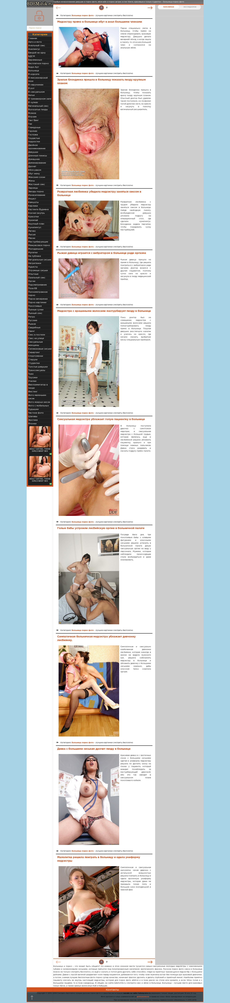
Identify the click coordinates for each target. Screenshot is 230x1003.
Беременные (35, 60)
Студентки (34, 363)
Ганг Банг (33, 120)
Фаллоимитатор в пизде (38, 386)
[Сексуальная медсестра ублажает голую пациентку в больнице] (88, 470)
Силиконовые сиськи (40, 349)
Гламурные (34, 128)
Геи (30, 124)
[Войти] (39, 16)
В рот (31, 88)
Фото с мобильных (38, 406)
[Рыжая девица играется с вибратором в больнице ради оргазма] (88, 278)
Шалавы (32, 417)
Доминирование (37, 163)
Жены (31, 181)
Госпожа (33, 135)
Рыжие (32, 324)
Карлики (33, 206)
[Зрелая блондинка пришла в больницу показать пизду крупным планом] (88, 134)
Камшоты (33, 202)
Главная (32, 38)
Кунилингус (34, 227)
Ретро (31, 317)
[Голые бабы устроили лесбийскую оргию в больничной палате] (88, 578)
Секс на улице (36, 338)
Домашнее (34, 159)
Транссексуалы (36, 370)
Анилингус (34, 49)
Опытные (33, 274)
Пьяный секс (35, 313)
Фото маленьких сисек (37, 397)
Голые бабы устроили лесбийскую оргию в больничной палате (100, 528)
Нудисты (33, 267)
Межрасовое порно (39, 245)
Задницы (33, 188)
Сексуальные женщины (35, 343)
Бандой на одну (37, 53)
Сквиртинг (34, 353)
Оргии (31, 281)
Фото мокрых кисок (39, 402)
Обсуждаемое (189, 7)
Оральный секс (36, 278)
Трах (31, 374)
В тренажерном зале (39, 99)
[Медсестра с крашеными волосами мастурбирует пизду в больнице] (88, 361)
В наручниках (35, 85)
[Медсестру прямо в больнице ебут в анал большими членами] (88, 47)
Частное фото (36, 413)
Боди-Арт (33, 67)
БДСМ (31, 56)
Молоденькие (35, 249)
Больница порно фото (83, 15)
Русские (32, 320)
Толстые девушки (38, 367)
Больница (33, 71)
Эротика (33, 420)
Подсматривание (37, 285)
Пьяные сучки (35, 310)
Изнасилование (36, 195)
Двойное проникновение (36, 147)
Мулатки (33, 253)
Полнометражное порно (38, 293)
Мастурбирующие (38, 242)
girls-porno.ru (143, 996)
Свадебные (34, 328)
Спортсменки (35, 356)
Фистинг (32, 392)
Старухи (32, 360)
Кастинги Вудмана (38, 210)
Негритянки (34, 263)
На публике (34, 256)
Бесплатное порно (38, 64)
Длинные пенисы (37, 156)
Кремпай (33, 220)
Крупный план (36, 224)
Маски (31, 238)
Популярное (168, 7)
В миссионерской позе (38, 79)
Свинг (31, 331)
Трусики (32, 378)
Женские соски (36, 177)
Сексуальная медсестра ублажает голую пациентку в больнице (101, 419)
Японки (32, 424)
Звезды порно (36, 192)
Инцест (32, 199)
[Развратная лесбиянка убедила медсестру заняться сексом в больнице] (88, 221)
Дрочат (32, 167)
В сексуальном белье (36, 93)
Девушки (33, 152)
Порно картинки (37, 303)
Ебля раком (34, 170)
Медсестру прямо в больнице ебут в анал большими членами (99, 22)
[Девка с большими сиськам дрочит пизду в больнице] (88, 799)
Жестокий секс (36, 184)
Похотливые (35, 306)
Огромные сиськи (38, 271)
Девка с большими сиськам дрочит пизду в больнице (93, 749)
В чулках (33, 102)
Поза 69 (32, 288)
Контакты (112, 990)
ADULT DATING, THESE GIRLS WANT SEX (39, 450)
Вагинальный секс (38, 106)
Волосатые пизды (38, 110)
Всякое (32, 113)
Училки (32, 381)
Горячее (32, 131)
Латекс (32, 231)
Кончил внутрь (36, 213)
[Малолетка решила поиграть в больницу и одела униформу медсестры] (88, 911)
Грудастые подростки (34, 140)
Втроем (32, 117)
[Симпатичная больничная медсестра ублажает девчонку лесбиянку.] (88, 690)
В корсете (33, 74)
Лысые (32, 235)
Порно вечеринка (38, 299)
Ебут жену (34, 174)
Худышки (33, 409)
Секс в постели (36, 335)
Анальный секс (36, 46)
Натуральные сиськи (39, 260)
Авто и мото (35, 42)
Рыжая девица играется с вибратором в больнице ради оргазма (101, 253)
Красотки (33, 217)
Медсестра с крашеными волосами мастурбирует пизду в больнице (104, 311)
